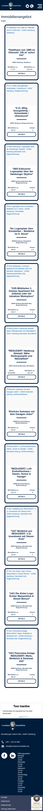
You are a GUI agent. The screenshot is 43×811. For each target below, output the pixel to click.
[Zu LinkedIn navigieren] (12, 756)
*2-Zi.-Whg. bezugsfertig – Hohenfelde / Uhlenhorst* (21, 112)
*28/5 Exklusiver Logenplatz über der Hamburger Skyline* (21, 171)
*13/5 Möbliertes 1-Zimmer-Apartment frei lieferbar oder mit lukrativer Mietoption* (21, 292)
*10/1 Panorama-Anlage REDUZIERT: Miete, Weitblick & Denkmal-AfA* (21, 657)
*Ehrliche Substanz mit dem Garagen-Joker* (21, 412)
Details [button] (21, 73)
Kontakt (4, 797)
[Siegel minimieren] (41, 798)
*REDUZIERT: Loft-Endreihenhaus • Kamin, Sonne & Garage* (21, 472)
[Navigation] (40, 6)
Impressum (5, 801)
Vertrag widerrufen (8, 809)
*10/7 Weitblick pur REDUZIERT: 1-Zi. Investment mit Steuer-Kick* (21, 535)
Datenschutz (6, 805)
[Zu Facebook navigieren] (4, 756)
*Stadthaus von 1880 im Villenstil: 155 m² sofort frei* (21, 53)
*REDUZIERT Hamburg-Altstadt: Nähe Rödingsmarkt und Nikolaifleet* (21, 354)
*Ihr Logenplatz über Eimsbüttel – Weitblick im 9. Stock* (21, 231)
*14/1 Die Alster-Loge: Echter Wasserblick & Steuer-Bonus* (21, 596)
